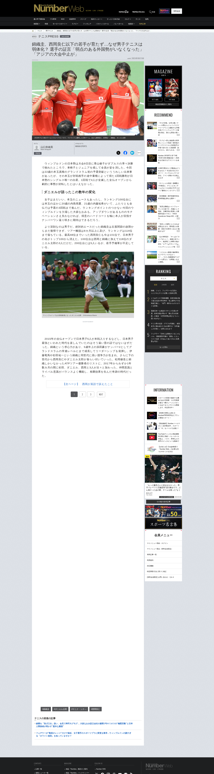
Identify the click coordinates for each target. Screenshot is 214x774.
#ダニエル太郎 (60, 709)
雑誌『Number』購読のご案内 (77, 769)
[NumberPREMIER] (164, 11)
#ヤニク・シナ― (78, 709)
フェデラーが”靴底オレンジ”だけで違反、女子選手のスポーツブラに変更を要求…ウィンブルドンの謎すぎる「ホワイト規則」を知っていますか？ (83, 734)
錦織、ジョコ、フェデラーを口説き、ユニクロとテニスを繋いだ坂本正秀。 (164, 292)
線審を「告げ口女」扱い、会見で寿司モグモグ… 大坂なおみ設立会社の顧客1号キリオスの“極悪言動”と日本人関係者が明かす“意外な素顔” (84, 724)
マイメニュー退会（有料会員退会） (160, 549)
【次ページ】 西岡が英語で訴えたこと (88, 384)
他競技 (130, 24)
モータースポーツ (59, 24)
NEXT (101, 394)
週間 (172, 285)
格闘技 (36, 24)
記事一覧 (39, 769)
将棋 (46, 24)
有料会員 (177, 11)
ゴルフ (127, 19)
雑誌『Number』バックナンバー (77, 773)
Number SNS (101, 769)
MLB (62, 19)
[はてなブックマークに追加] (132, 153)
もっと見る (164, 347)
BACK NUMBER (65, 36)
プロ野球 (53, 19)
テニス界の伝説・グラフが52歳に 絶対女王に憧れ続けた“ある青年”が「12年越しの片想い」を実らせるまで (165, 326)
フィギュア (87, 24)
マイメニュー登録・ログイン (157, 543)
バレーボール (118, 24)
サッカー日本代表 (113, 19)
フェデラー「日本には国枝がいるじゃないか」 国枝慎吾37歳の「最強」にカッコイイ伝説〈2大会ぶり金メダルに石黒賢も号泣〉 (165, 337)
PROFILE (38, 153)
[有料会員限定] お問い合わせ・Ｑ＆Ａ (160, 577)
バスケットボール (102, 24)
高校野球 (72, 19)
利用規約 (150, 560)
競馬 (146, 19)
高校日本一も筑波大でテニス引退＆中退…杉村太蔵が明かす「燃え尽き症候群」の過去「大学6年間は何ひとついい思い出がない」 (165, 314)
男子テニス (49, 31)
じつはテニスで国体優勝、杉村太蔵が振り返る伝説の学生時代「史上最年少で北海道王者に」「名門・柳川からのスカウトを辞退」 (165, 302)
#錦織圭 (45, 709)
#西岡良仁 (95, 709)
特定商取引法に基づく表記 (156, 571)
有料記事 (142, 24)
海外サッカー (96, 19)
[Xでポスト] (118, 153)
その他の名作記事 (163, 502)
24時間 (164, 285)
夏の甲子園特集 (39, 19)
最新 (155, 285)
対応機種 (150, 566)
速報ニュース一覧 (42, 773)
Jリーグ (83, 19)
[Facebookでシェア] (125, 153)
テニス (138, 19)
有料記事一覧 (152, 554)
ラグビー (75, 24)
